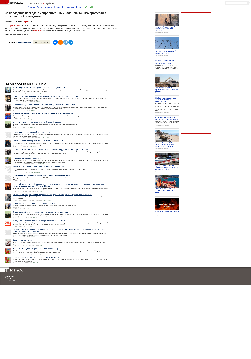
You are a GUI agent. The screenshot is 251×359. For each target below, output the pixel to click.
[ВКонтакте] (55, 42)
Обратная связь (9, 276)
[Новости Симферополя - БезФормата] (12, 2)
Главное (31, 7)
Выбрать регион (9, 278)
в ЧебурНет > (90, 7)
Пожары (79, 7)
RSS (17, 280)
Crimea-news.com (24, 42)
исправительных (14, 26)
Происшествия (68, 7)
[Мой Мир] (70, 42)
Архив (39, 7)
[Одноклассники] (60, 42)
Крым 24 (27, 22)
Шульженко (37, 31)
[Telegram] (65, 42)
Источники (48, 7)
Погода (57, 7)
